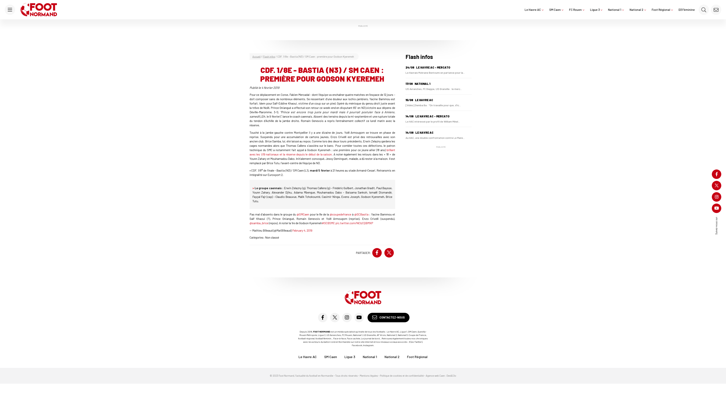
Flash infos (269, 56)
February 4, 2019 (302, 230)
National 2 (636, 9)
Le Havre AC (533, 9)
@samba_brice (259, 223)
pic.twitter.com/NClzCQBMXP (354, 223)
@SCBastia (361, 214)
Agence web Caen (435, 375)
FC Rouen (575, 9)
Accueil (256, 56)
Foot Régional (661, 9)
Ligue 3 (595, 9)
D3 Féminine (687, 9)
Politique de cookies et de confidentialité (402, 375)
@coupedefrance (340, 214)
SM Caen (555, 9)
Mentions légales (369, 375)
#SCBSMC (328, 223)
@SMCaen (303, 214)
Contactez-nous (392, 317)
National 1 (614, 9)
